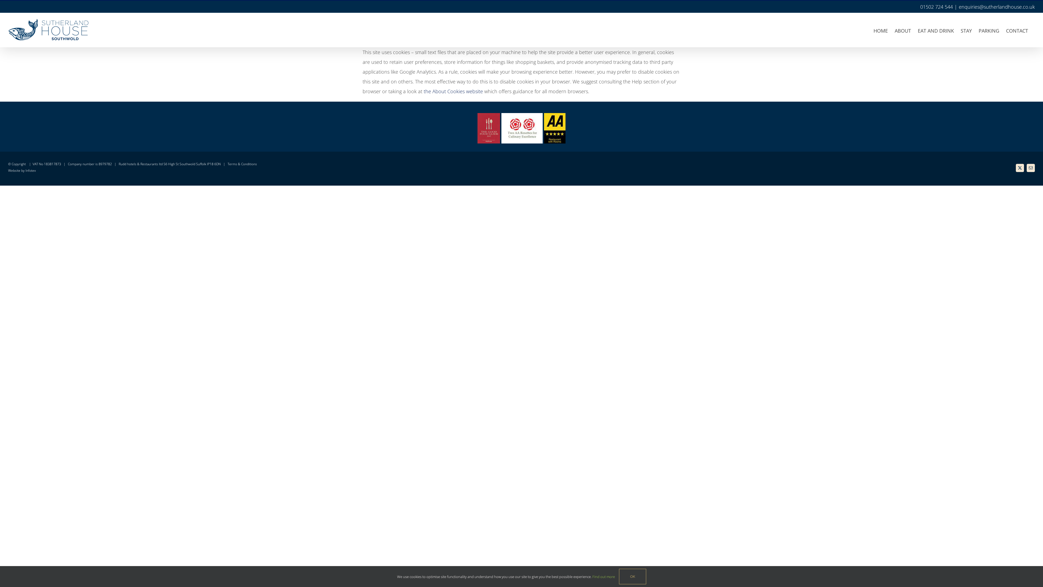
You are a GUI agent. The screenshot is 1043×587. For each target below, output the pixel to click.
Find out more (603, 576)
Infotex (31, 170)
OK (632, 576)
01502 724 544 (936, 7)
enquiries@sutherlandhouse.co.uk (997, 7)
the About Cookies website (453, 91)
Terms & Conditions (242, 164)
